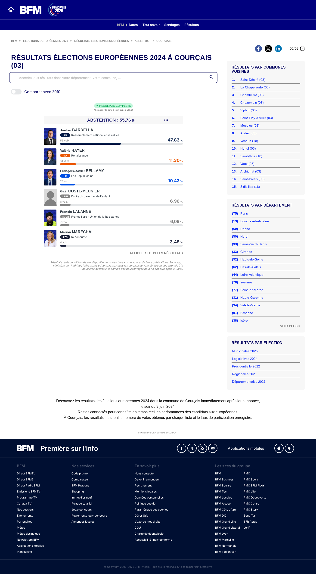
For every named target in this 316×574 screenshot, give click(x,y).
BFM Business (224, 479)
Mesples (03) (250, 125)
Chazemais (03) (252, 102)
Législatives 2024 (244, 359)
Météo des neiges (28, 533)
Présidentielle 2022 (246, 366)
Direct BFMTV (26, 473)
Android (289, 448)
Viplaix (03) (248, 110)
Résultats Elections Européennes (101, 41)
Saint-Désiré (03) (252, 80)
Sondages (172, 25)
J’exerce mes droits (147, 521)
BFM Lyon (221, 533)
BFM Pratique (80, 485)
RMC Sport (251, 479)
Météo (21, 527)
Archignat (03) (250, 171)
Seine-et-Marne (251, 290)
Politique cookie (145, 503)
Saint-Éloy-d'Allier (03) (256, 118)
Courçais (163, 41)
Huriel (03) (248, 148)
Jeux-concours (81, 509)
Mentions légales (146, 491)
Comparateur (80, 479)
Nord (244, 236)
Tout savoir (151, 25)
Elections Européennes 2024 (45, 41)
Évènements (25, 515)
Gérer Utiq (141, 515)
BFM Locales (223, 497)
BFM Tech (221, 491)
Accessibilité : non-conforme (153, 539)
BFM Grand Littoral (227, 527)
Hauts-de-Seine (251, 259)
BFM (120, 25)
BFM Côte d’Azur (226, 509)
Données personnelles (149, 497)
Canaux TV (24, 503)
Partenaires (24, 521)
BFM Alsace (223, 503)
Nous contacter (145, 473)
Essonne (246, 313)
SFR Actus (250, 521)
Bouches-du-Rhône (254, 221)
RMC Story (251, 509)
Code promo (79, 473)
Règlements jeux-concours (89, 515)
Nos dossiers (25, 509)
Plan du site (24, 551)
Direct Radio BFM (28, 485)
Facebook (181, 448)
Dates (133, 25)
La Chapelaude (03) (255, 87)
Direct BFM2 (25, 479)
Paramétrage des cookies (151, 509)
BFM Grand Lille (225, 521)
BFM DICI (221, 515)
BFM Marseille (224, 539)
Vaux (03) (247, 164)
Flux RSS (202, 448)
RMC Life (250, 491)
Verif (247, 527)
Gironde (246, 252)
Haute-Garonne (251, 297)
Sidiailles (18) (250, 186)
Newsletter (212, 448)
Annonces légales (82, 521)
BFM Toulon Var (225, 551)
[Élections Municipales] (40, 9)
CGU (138, 527)
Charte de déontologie (149, 533)
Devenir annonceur (147, 479)
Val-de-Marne (250, 305)
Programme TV (27, 497)
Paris (244, 213)
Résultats (191, 25)
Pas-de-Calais (250, 267)
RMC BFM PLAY (254, 485)
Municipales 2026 (245, 351)
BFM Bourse (223, 485)
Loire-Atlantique (251, 274)
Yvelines (246, 282)
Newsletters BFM (28, 539)
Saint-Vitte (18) (251, 156)
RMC (247, 473)
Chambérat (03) (252, 95)
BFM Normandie (225, 545)
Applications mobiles (30, 545)
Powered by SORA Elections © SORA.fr (157, 432)
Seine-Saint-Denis (253, 244)
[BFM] (11, 10)
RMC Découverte (255, 497)
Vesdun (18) (249, 141)
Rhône (245, 229)
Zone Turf (250, 515)
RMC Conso (251, 503)
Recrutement (143, 485)
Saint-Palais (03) (252, 179)
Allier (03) (142, 41)
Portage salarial (81, 503)
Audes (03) (248, 133)
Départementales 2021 (249, 381)
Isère (244, 320)
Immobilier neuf (81, 497)
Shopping (77, 491)
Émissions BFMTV (28, 491)
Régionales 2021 (244, 374)
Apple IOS (279, 448)
